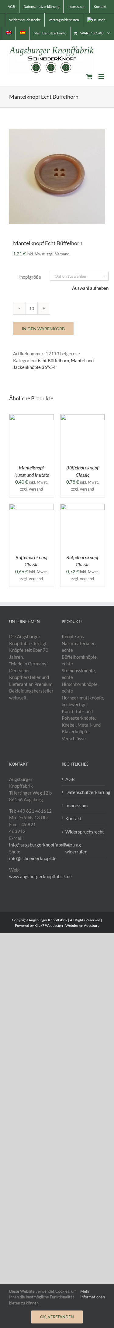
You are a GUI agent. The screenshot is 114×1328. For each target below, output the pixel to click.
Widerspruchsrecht (83, 831)
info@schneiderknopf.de (33, 858)
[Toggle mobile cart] (89, 76)
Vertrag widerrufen (76, 848)
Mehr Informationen (92, 1294)
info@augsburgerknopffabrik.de (40, 844)
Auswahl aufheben (90, 288)
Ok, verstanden (57, 1316)
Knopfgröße (29, 277)
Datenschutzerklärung (83, 792)
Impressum (76, 805)
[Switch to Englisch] (9, 33)
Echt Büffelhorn (53, 360)
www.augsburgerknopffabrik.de (40, 876)
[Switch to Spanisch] (22, 33)
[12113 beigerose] (57, 176)
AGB (70, 779)
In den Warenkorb (43, 328)
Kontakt (73, 818)
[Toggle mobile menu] (101, 76)
